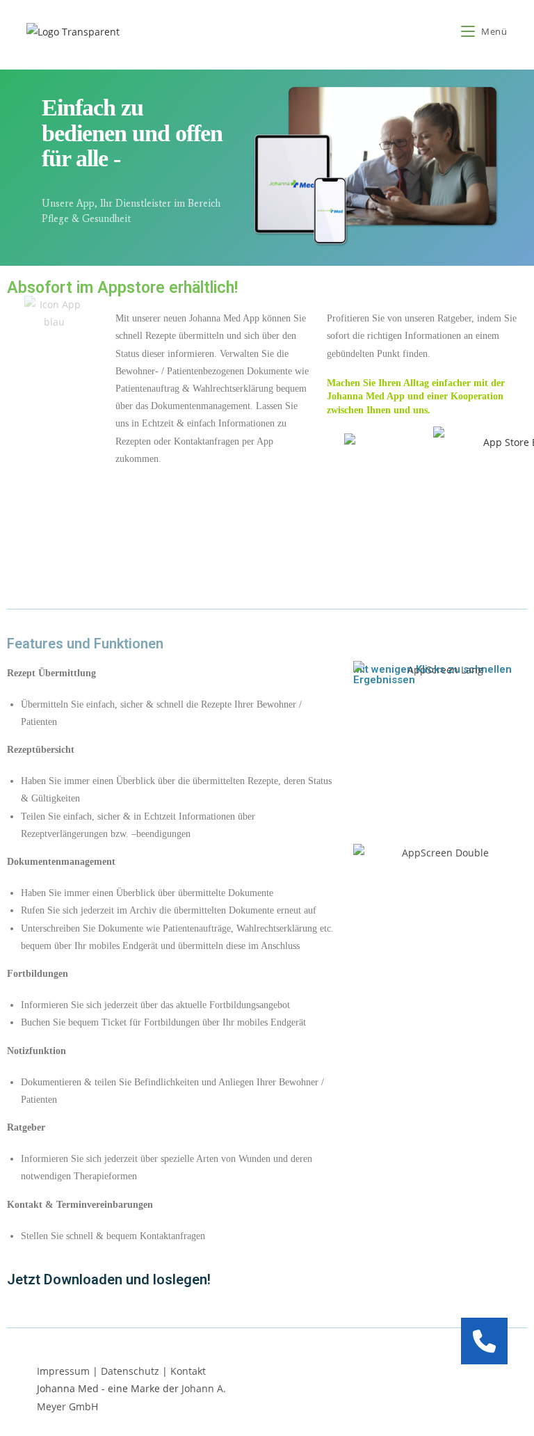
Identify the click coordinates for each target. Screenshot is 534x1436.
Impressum (63, 1371)
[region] (267, 168)
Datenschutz (130, 1371)
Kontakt (188, 1371)
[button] (484, 1341)
